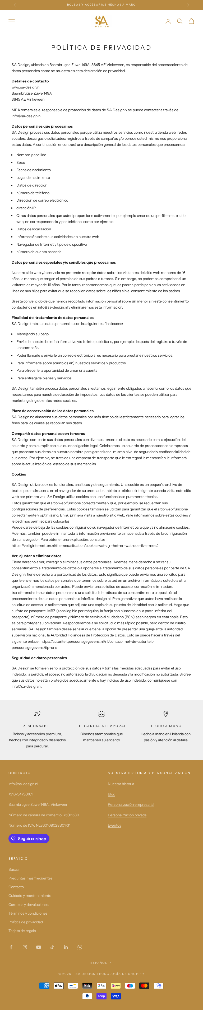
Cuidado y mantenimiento (29, 895)
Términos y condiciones (28, 913)
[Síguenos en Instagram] (24, 947)
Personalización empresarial (131, 804)
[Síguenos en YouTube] (38, 947)
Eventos (114, 825)
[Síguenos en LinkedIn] (66, 947)
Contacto (16, 887)
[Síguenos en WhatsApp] (79, 947)
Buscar (14, 869)
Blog (111, 794)
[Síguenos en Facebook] (11, 947)
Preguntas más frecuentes (30, 878)
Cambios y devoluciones (28, 904)
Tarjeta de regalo (22, 930)
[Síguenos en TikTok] (52, 947)
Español (99, 963)
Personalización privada (127, 815)
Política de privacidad (25, 922)
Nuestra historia (121, 783)
